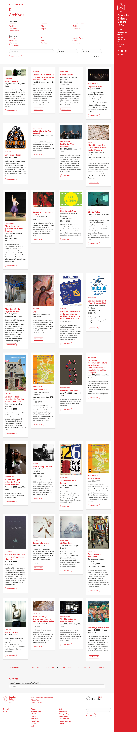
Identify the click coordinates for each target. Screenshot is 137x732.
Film (42, 26)
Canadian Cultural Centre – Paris (124, 15)
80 (84, 667)
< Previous (14, 667)
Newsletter (121, 42)
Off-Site (120, 34)
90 (90, 667)
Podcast (12, 23)
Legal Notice (63, 716)
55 (47, 667)
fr (118, 54)
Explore (120, 37)
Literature (13, 28)
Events (18, 4)
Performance (14, 30)
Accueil (12, 4)
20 (32, 667)
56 (53, 667)
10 (27, 667)
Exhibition (13, 26)
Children (76, 26)
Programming (122, 32)
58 (64, 667)
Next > (101, 667)
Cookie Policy (64, 719)
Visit (119, 47)
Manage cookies (65, 721)
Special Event (78, 23)
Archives (120, 44)
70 (79, 667)
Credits (61, 723)
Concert (44, 23)
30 (38, 667)
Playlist (44, 28)
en (122, 54)
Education (121, 39)
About (119, 30)
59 (69, 667)
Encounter (77, 28)
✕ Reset (97, 57)
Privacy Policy (64, 714)
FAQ (60, 709)
